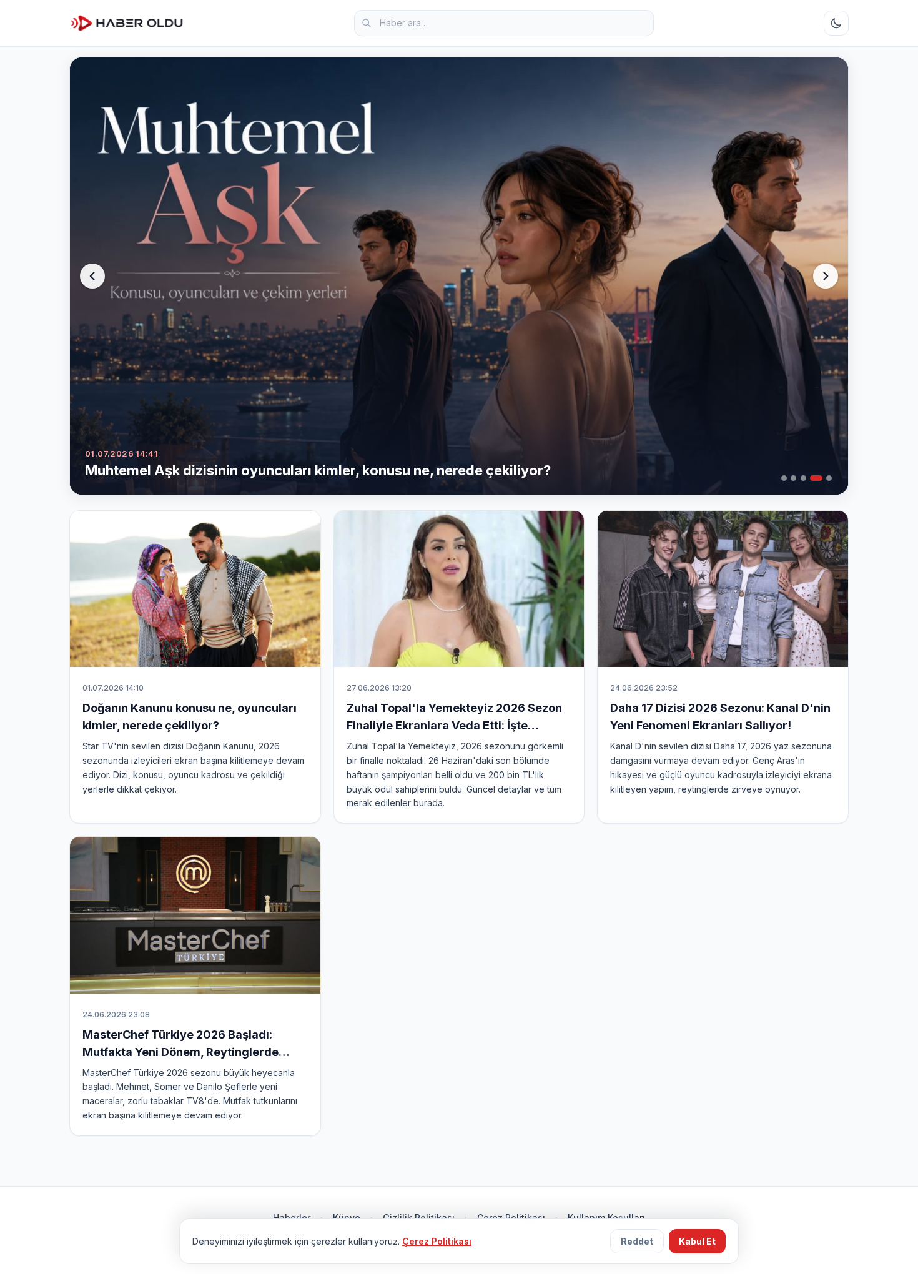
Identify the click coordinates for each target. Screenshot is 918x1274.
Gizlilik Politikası (419, 1217)
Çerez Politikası (511, 1217)
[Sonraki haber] (825, 276)
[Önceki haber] (92, 276)
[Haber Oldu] (126, 23)
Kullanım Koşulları (606, 1217)
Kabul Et (697, 1241)
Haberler (291, 1217)
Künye (346, 1217)
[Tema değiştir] (836, 23)
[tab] (784, 478)
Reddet (637, 1241)
